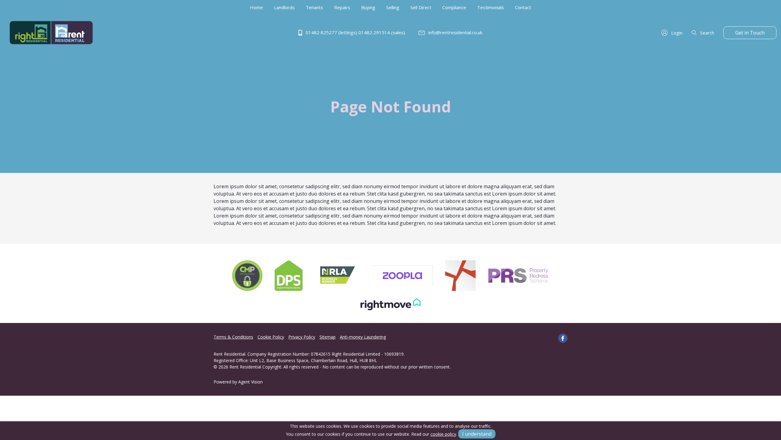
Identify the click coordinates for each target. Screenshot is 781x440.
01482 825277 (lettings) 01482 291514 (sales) (354, 32)
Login (676, 33)
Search (706, 33)
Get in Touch (750, 32)
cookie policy (443, 434)
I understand (476, 434)
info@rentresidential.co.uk (454, 32)
